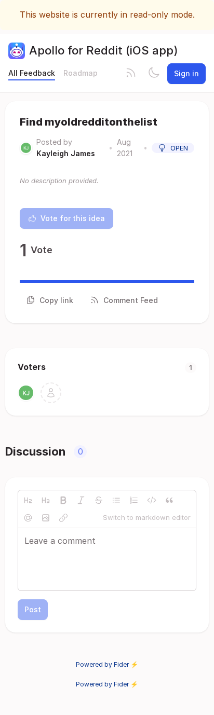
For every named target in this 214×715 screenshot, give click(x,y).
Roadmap (80, 72)
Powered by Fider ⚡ (107, 664)
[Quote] (169, 500)
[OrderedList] (134, 500)
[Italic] (81, 500)
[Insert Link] (63, 518)
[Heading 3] (46, 500)
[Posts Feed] (131, 73)
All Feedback (31, 72)
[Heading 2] (28, 500)
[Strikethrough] (98, 500)
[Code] (151, 500)
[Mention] (28, 518)
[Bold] (63, 500)
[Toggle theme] (153, 73)
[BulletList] (116, 500)
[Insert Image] (46, 518)
